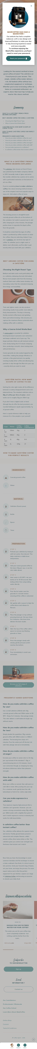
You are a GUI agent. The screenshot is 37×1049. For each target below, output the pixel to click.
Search (18, 1047)
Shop (12, 1047)
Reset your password (17, 58)
